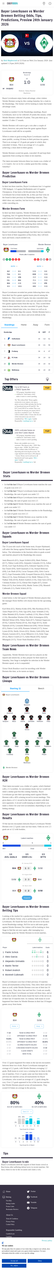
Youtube (33, 1202)
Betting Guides (10, 1203)
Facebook (34, 1197)
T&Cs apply (28, 419)
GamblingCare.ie (28, 421)
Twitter (33, 1191)
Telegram (34, 1208)
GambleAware (10, 1234)
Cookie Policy (10, 1224)
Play (47, 387)
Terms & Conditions (12, 1219)
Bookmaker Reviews (12, 1209)
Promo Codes (10, 1206)
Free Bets (9, 1201)
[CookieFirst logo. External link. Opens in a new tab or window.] (3, 1243)
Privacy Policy (10, 1221)
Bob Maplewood (10, 60)
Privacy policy (47, 1241)
